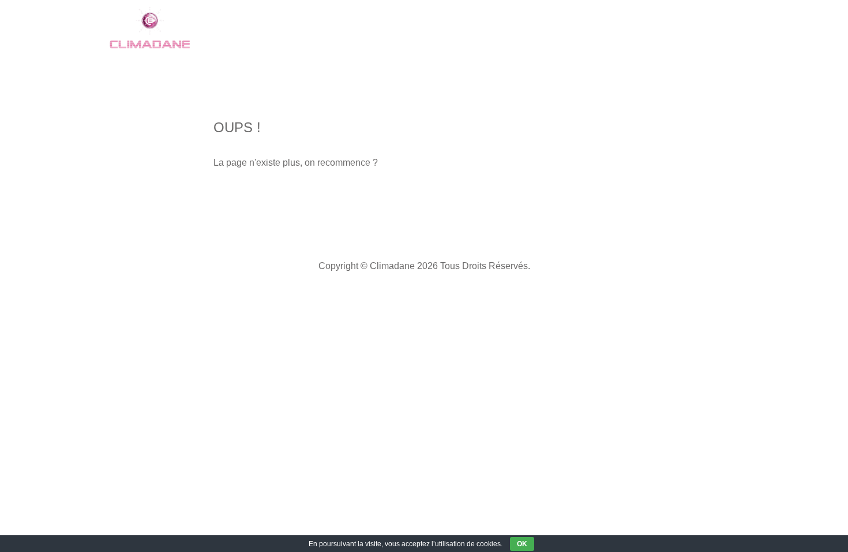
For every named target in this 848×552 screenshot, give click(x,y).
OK (522, 544)
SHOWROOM (278, 28)
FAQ (593, 28)
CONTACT (698, 28)
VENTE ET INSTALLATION (393, 28)
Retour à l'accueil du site (290, 199)
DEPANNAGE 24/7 (520, 28)
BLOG (638, 28)
